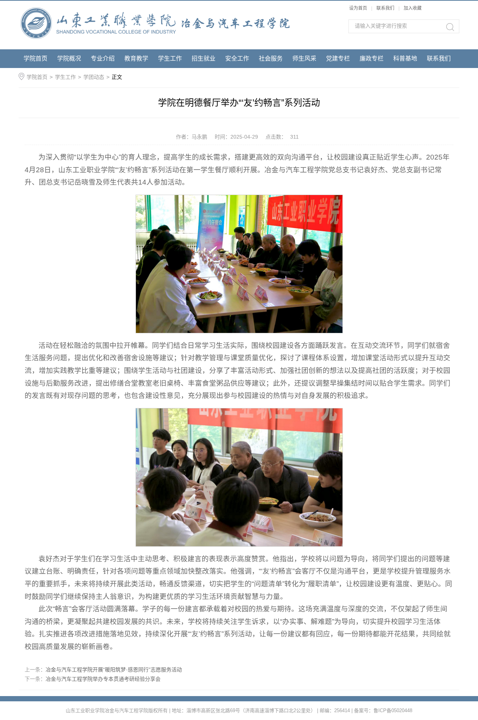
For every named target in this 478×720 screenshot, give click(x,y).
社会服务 (271, 58)
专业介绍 (103, 58)
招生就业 (203, 58)
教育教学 (136, 58)
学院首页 (35, 58)
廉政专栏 (372, 58)
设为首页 (358, 8)
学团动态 (93, 77)
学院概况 (69, 58)
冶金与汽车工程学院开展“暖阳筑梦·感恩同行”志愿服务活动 (114, 670)
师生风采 (304, 58)
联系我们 (385, 8)
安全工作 (237, 58)
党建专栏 (338, 58)
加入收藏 (413, 8)
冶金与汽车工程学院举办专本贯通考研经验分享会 (103, 679)
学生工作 (170, 58)
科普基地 (405, 58)
